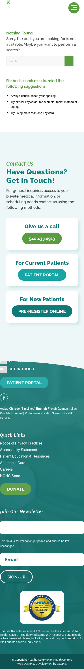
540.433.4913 (19, 360)
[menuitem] (74, 7)
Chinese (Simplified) (22, 408)
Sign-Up (16, 576)
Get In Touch (21, 369)
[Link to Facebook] (4, 397)
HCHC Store (10, 475)
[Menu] (74, 7)
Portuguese (32, 413)
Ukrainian (6, 418)
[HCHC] (26, 9)
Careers (6, 469)
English (41, 408)
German (63, 408)
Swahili (68, 413)
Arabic (4, 408)
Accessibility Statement (18, 449)
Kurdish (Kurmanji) (12, 413)
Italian (73, 408)
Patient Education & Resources (25, 456)
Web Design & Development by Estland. (42, 663)
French (52, 408)
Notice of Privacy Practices (21, 443)
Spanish (57, 413)
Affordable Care (12, 462)
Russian (46, 413)
